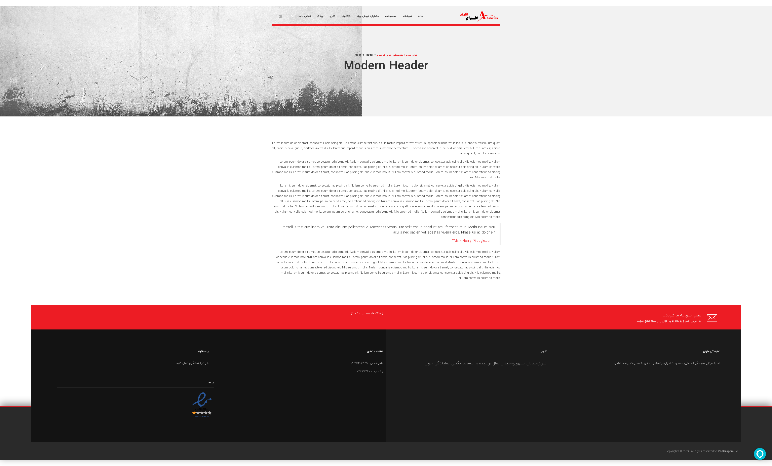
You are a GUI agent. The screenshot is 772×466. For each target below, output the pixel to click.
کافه (771, 3)
